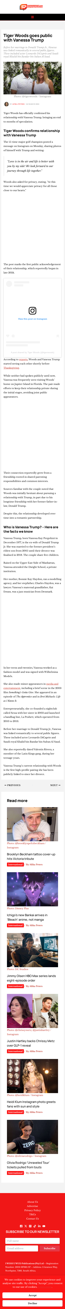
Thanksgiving (11, 367)
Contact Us (32, 1218)
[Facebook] (21, 1226)
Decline (32, 1303)
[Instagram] (30, 1226)
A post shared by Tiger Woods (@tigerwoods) (32, 352)
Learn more (45, 1286)
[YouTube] (43, 1226)
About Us (32, 1201)
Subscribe (49, 1248)
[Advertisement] (32, 228)
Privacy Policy (32, 1210)
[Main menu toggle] (32, 17)
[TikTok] (34, 1226)
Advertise (32, 1206)
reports (23, 359)
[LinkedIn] (39, 1226)
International (15, 864)
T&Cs (32, 1214)
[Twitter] (25, 1226)
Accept (33, 1295)
